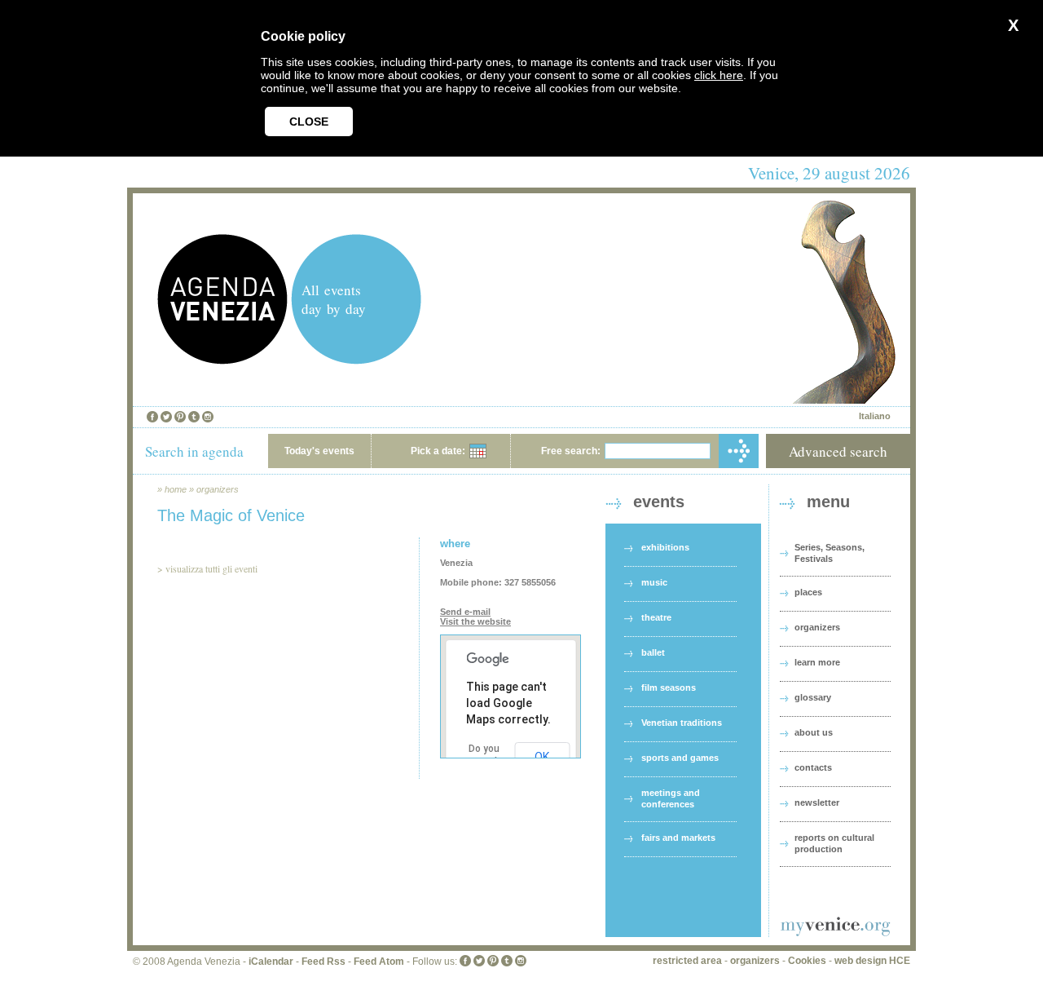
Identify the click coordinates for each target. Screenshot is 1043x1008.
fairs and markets (678, 837)
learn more (817, 662)
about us (813, 732)
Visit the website (475, 621)
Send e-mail (465, 612)
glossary (812, 697)
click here (718, 75)
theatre (656, 617)
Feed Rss (323, 961)
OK (542, 756)
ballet (653, 652)
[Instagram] (207, 417)
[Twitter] (166, 417)
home (176, 489)
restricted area (687, 960)
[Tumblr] (194, 417)
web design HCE (872, 960)
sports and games (680, 758)
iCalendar (271, 961)
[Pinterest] (180, 417)
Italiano (875, 416)
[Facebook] (152, 417)
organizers (217, 489)
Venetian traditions (681, 722)
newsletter (816, 802)
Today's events (319, 451)
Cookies (807, 960)
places (808, 592)
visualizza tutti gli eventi (211, 568)
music (654, 582)
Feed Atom (379, 961)
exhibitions (665, 547)
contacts (813, 767)
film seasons (668, 687)
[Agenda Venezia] (222, 360)
